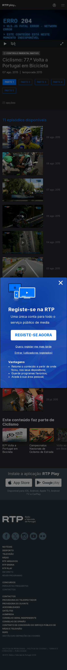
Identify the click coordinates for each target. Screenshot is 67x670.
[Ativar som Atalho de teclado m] (13, 666)
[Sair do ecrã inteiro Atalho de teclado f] (62, 666)
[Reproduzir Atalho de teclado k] (5, 666)
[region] (33, 335)
